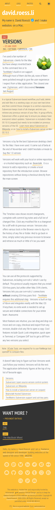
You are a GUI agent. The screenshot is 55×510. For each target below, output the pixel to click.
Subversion (8, 60)
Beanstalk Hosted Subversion (18, 394)
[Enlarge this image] (27, 197)
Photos (30, 3)
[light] (48, 3)
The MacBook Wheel (12, 437)
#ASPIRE (28, 456)
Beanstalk (37, 163)
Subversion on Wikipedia (16, 386)
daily (5, 37)
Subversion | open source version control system (27, 382)
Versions (12, 41)
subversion (23, 49)
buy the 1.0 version (12, 153)
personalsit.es (39, 506)
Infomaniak (9, 493)
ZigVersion (12, 87)
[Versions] (44, 63)
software (12, 49)
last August (8, 91)
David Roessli (22, 20)
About (7, 3)
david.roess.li (18, 12)
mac (5, 49)
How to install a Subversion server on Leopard (25, 390)
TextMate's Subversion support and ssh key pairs (27, 397)
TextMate (7, 72)
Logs (18, 3)
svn (30, 49)
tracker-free (23, 490)
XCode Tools (12, 348)
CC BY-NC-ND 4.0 (33, 501)
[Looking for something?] (40, 3)
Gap (5, 427)
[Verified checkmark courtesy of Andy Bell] (32, 20)
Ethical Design (30, 493)
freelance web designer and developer (26, 451)
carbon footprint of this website (15, 495)
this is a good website (21, 506)
